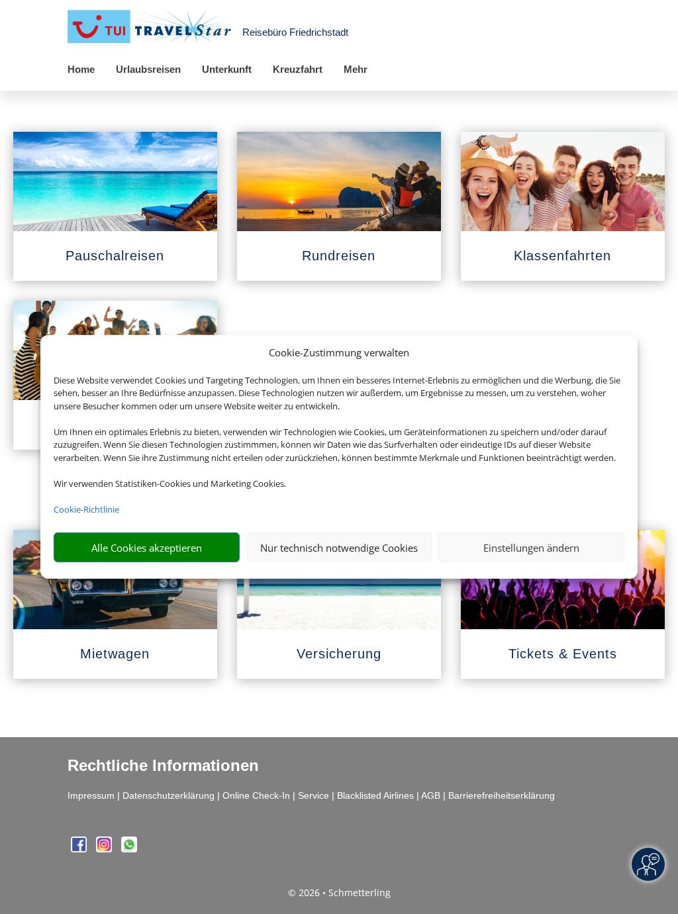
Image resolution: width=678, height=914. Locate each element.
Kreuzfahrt (297, 69)
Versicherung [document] (339, 653)
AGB (430, 795)
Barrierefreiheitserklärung (501, 795)
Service (313, 795)
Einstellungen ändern (531, 547)
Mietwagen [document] (115, 653)
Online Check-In (256, 795)
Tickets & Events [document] (562, 653)
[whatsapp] (129, 848)
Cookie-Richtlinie (86, 509)
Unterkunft (227, 69)
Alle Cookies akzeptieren (146, 547)
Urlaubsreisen (148, 69)
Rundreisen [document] (338, 255)
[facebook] (80, 848)
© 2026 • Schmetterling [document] (339, 892)
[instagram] (105, 848)
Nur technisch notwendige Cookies (339, 547)
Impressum (91, 795)
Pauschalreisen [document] (115, 255)
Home (81, 69)
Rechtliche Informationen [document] (163, 766)
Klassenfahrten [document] (562, 255)
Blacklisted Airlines (375, 795)
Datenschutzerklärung (168, 795)
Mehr (355, 69)
